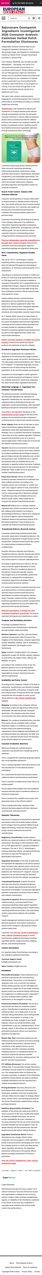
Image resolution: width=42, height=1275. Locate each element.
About (11, 1263)
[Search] (29, 18)
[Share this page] (39, 18)
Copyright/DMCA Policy (11, 1272)
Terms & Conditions (30, 1267)
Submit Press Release (13, 1267)
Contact (37, 1272)
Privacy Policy (27, 1272)
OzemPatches (7, 109)
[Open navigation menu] (3, 18)
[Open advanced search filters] (33, 18)
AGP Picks (5, 3)
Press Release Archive (24, 1263)
